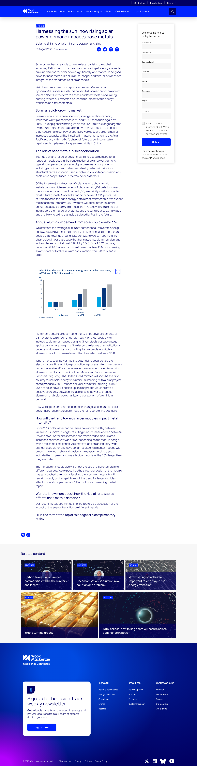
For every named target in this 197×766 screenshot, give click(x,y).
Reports (102, 708)
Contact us (139, 3)
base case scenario (67, 116)
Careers (159, 699)
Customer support (136, 704)
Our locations (162, 704)
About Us (52, 11)
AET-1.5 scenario (58, 247)
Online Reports (124, 11)
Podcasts (132, 699)
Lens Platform (142, 11)
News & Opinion (135, 689)
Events (109, 11)
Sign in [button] (171, 2)
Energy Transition (106, 694)
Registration (156, 3)
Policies (88, 761)
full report (91, 411)
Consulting (103, 699)
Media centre (162, 694)
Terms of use (65, 761)
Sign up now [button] (42, 727)
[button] (172, 11)
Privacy (78, 761)
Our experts (161, 708)
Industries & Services (71, 11)
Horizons (132, 694)
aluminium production (71, 364)
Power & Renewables (108, 689)
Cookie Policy (101, 761)
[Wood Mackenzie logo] (31, 11)
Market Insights (94, 11)
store (49, 87)
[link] (98, 660)
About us (160, 689)
